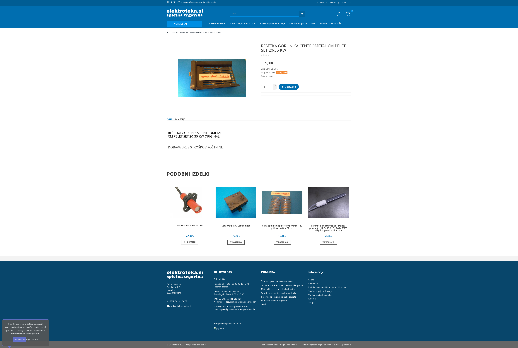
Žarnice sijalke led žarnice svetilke (276, 281)
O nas (311, 279)
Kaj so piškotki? (32, 339)
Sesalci (264, 304)
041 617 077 (323, 3)
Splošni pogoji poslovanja (320, 291)
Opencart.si (346, 344)
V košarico (290, 87)
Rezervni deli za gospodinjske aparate (278, 296)
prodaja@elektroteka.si (340, 3)
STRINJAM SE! (19, 339)
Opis (169, 119)
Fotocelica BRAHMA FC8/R (189, 225)
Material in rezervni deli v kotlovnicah (278, 289)
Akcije (311, 302)
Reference (313, 283)
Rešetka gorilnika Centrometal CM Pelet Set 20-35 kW (196, 32)
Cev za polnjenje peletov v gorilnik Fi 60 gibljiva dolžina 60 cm (282, 227)
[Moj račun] (339, 14)
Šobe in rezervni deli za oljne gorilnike (278, 293)
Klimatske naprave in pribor (274, 300)
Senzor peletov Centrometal (236, 225)
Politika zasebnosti (269, 344)
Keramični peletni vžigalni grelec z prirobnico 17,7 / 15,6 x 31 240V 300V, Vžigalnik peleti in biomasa (328, 228)
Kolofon (312, 298)
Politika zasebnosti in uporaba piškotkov (327, 287)
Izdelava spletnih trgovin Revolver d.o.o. (321, 344)
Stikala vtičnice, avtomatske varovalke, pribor (282, 285)
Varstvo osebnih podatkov (320, 295)
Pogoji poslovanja (288, 344)
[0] (347, 13)
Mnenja (180, 119)
